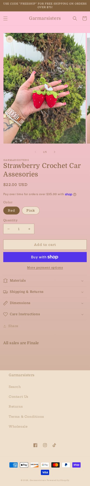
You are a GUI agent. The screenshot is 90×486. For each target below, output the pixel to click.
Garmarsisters (38, 480)
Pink (30, 210)
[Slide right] (54, 152)
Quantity (10, 220)
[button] (5, 18)
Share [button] (13, 326)
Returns (16, 407)
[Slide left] (35, 152)
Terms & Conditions (26, 417)
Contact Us (18, 397)
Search (15, 387)
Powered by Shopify (58, 480)
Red (11, 210)
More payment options (45, 267)
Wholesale (18, 426)
